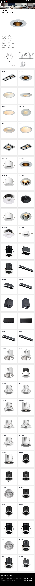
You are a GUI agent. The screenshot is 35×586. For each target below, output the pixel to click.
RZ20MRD (21, 279)
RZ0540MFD (21, 366)
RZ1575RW (4, 452)
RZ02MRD (21, 556)
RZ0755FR (4, 348)
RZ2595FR (4, 366)
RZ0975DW (4, 470)
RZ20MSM (4, 331)
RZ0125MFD (4, 158)
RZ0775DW (21, 452)
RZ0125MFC (21, 88)
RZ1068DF (21, 123)
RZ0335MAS (21, 192)
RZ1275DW (21, 470)
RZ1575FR (21, 348)
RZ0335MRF (4, 192)
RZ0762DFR (21, 71)
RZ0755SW (4, 418)
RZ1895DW (21, 487)
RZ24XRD (4, 487)
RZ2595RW (21, 400)
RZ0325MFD (4, 175)
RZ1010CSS (4, 140)
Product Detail (4, 7)
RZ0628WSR (21, 175)
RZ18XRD (4, 539)
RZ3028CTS (4, 71)
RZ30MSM (21, 331)
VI (30, 0)
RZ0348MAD (21, 227)
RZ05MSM (4, 314)
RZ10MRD (4, 279)
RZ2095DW (21, 504)
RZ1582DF (4, 88)
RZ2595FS (4, 400)
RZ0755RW (21, 435)
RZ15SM (3, 296)
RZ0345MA (21, 106)
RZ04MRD (21, 244)
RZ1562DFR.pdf (4, 49)
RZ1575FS (21, 383)
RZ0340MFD (4, 210)
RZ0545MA (4, 556)
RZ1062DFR (21, 158)
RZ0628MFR (21, 210)
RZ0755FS (4, 383)
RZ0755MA (4, 262)
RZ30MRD (21, 262)
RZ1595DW (4, 504)
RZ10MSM (21, 314)
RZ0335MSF (4, 227)
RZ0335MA (21, 539)
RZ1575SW (21, 418)
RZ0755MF (4, 244)
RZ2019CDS (21, 140)
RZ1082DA (4, 123)
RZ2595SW (4, 435)
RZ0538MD (4, 106)
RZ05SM (21, 296)
